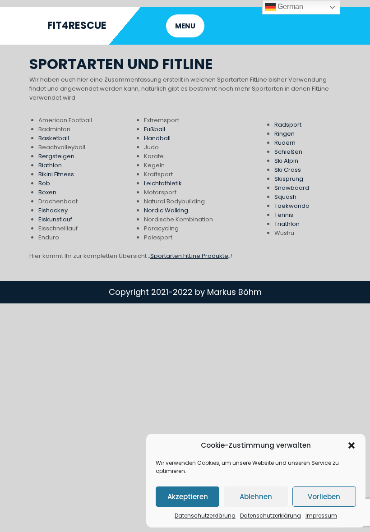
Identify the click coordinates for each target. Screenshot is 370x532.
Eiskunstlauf (55, 219)
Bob (44, 183)
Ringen (284, 133)
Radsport (287, 124)
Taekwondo (292, 206)
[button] (351, 445)
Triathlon (287, 224)
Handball (157, 138)
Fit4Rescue (76, 25)
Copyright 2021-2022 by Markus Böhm (185, 292)
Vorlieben (324, 496)
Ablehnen (256, 496)
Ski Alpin (286, 160)
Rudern (285, 142)
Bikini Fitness (56, 174)
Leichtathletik (163, 183)
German (289, 6)
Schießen (288, 151)
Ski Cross (287, 169)
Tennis (283, 215)
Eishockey (53, 210)
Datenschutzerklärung (205, 515)
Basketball (53, 138)
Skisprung (288, 178)
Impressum (321, 515)
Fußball (154, 129)
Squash (285, 197)
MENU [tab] (185, 26)
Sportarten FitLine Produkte (189, 256)
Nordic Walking (166, 210)
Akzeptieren (187, 496)
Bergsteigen (56, 156)
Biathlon (50, 165)
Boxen (47, 192)
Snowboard (291, 187)
